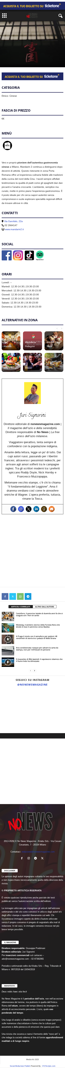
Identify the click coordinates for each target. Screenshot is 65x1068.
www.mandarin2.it (14, 229)
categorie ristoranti (37, 59)
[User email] (52, 509)
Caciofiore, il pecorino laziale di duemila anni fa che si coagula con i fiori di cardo (39, 614)
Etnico (52, 59)
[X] (12, 596)
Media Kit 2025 (32, 1059)
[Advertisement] (32, 550)
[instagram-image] (10, 698)
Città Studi (20, 59)
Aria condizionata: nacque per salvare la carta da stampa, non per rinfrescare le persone (37, 648)
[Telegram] (28, 596)
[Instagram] (21, 509)
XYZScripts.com (48, 1066)
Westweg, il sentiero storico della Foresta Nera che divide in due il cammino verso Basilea (38, 626)
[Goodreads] (44, 509)
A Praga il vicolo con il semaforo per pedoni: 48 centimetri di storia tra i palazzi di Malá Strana (36, 637)
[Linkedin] (36, 509)
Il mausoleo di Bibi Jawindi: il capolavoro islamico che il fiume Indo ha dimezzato (39, 660)
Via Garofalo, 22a (13, 221)
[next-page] (61, 328)
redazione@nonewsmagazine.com (38, 851)
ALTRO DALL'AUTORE (44, 606)
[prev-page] (57, 328)
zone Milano (8, 59)
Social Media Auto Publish (20, 1066)
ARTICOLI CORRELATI (20, 606)
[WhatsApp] (20, 596)
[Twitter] (29, 509)
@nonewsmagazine (32, 684)
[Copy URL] (35, 596)
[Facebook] (13, 509)
